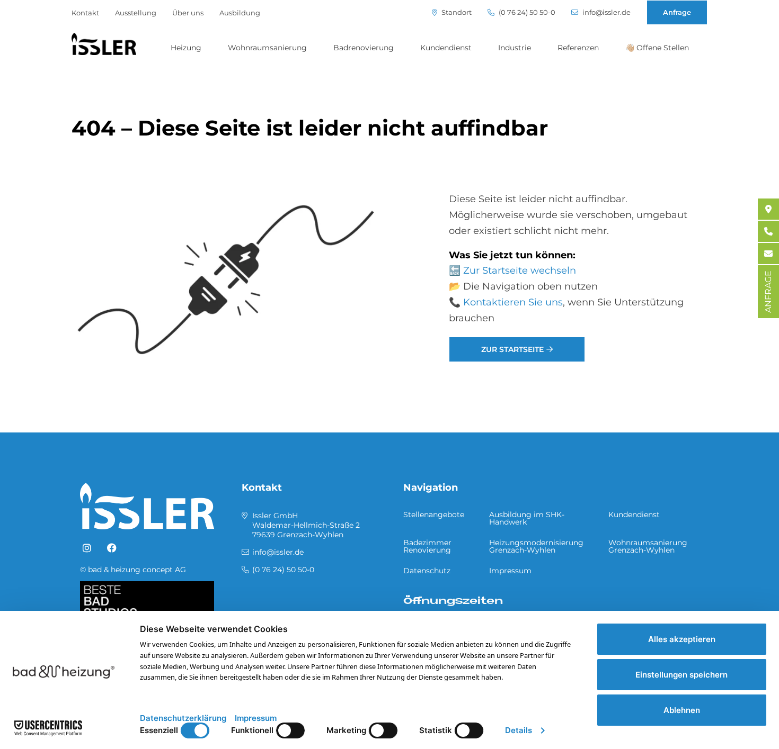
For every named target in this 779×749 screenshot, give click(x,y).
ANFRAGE (768, 291)
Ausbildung (239, 12)
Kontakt (85, 12)
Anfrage (677, 12)
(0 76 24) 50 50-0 (526, 12)
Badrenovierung (363, 47)
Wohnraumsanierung (267, 47)
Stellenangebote (433, 514)
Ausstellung (135, 12)
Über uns (187, 12)
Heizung (186, 47)
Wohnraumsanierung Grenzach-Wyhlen (647, 546)
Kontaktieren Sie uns (513, 302)
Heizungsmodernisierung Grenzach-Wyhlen (536, 546)
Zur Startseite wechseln (519, 270)
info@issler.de (606, 12)
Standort (456, 12)
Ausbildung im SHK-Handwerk (526, 518)
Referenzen (578, 47)
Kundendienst (446, 47)
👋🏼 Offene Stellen (657, 47)
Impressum (510, 570)
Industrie (514, 47)
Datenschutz (426, 570)
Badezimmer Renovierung (427, 546)
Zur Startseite (512, 349)
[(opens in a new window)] (87, 548)
